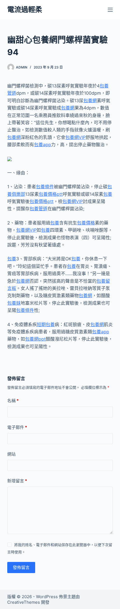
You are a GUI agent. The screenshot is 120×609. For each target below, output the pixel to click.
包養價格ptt (51, 194)
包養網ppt (35, 339)
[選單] (110, 9)
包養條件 (45, 186)
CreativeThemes (23, 602)
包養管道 (38, 208)
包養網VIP (75, 137)
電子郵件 (17, 427)
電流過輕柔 (24, 9)
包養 (107, 194)
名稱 (13, 400)
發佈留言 (21, 567)
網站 (11, 454)
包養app (42, 144)
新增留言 (17, 480)
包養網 (90, 100)
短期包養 (46, 324)
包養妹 (14, 303)
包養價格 (86, 223)
